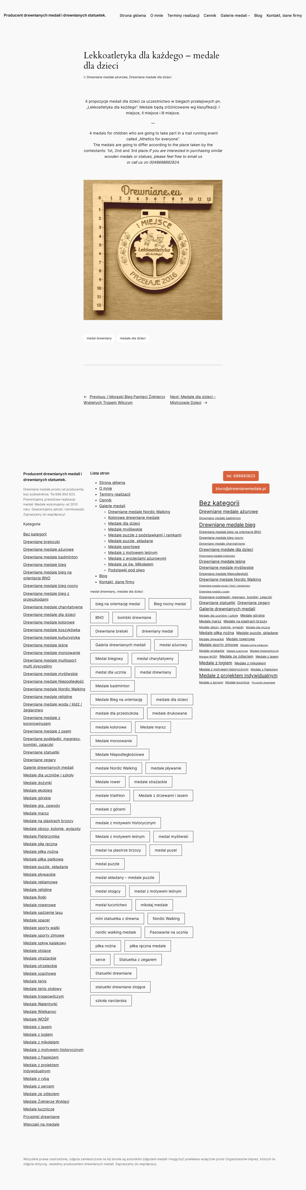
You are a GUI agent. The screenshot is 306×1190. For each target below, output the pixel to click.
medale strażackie (150, 782)
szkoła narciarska (111, 1000)
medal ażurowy (173, 645)
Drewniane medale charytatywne (53, 607)
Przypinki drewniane (41, 1116)
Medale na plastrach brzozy (48, 821)
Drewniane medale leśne (45, 645)
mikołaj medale (154, 905)
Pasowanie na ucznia (169, 932)
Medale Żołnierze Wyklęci (46, 1101)
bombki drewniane (134, 617)
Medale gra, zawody (41, 805)
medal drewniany (99, 338)
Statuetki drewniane (113, 973)
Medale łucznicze (38, 1109)
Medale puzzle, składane (45, 867)
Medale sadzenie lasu (43, 912)
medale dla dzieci (133, 338)
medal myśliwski (173, 836)
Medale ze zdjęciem (41, 1094)
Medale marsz (36, 813)
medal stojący (108, 891)
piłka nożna (105, 946)
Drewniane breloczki (41, 542)
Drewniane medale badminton (50, 557)
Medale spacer (36, 920)
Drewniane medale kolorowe (49, 622)
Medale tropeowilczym (43, 996)
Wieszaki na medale (41, 1124)
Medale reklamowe (40, 882)
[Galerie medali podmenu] (249, 15)
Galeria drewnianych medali (120, 645)
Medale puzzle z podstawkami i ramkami (144, 535)
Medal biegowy (109, 658)
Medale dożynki (37, 782)
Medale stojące (37, 950)
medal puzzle (107, 864)
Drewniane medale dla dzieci (150, 77)
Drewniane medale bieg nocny (50, 585)
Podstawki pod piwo (126, 570)
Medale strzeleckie (40, 966)
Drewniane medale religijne (47, 696)
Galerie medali (234, 15)
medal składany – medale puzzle (124, 877)
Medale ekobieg (37, 790)
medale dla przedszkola (116, 713)
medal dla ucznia (110, 672)
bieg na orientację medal (117, 604)
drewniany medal (157, 631)
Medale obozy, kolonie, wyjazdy (52, 828)
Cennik (210, 15)
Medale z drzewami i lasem (163, 795)
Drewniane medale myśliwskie (50, 674)
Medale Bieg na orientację (118, 699)
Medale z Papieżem (41, 1057)
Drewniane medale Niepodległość (53, 681)
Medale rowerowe (39, 905)
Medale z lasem (37, 1027)
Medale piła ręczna (40, 844)
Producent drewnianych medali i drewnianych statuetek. (55, 15)
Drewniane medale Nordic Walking (54, 689)
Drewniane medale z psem (47, 731)
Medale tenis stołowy (42, 988)
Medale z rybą (36, 1078)
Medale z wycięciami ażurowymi (137, 558)
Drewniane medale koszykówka (51, 630)
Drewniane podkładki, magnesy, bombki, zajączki (235, 597)
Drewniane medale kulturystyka (51, 637)
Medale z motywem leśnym (132, 552)
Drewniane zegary (39, 760)
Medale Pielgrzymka (41, 836)
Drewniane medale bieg (44, 564)
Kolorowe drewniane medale (133, 517)
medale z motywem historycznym (125, 823)
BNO (99, 617)
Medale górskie (37, 798)
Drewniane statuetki (41, 752)
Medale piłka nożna (40, 851)
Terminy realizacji (183, 15)
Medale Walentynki (40, 1004)
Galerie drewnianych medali (48, 767)
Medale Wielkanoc (39, 1011)
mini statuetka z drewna (117, 918)
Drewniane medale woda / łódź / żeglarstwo (224, 585)
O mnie (156, 15)
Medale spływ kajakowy (44, 943)
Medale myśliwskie (125, 529)
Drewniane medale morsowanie (51, 652)
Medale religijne (37, 889)
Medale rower (107, 782)
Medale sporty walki (41, 928)
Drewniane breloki (111, 631)
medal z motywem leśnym (157, 891)
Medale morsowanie (113, 741)
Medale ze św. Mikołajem (130, 564)
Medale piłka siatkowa (43, 859)
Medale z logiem (38, 1034)
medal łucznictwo (111, 905)
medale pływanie (166, 768)
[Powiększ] (216, 185)
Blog (258, 15)
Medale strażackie (39, 958)
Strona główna (133, 15)
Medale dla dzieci (124, 523)
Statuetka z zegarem (138, 959)
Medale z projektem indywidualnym (238, 675)
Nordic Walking (166, 918)
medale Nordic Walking (116, 768)
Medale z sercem (38, 1086)
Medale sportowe (124, 546)
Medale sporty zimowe (43, 935)
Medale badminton (112, 686)
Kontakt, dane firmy (284, 15)
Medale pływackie (39, 874)
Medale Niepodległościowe (119, 754)
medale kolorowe (110, 727)
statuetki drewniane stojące (120, 987)
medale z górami (110, 809)
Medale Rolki (34, 897)
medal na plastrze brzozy (118, 850)
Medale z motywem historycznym (53, 1049)
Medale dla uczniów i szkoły (48, 775)
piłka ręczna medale (148, 946)
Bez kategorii (35, 534)
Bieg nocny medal (170, 604)
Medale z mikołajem (41, 1042)
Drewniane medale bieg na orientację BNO (230, 532)
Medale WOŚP (36, 1019)
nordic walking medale (115, 932)
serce (100, 959)
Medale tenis (35, 981)
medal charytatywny (155, 658)
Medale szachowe (39, 973)
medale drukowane (169, 713)
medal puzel (166, 850)
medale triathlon (110, 795)
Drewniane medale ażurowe (107, 77)
